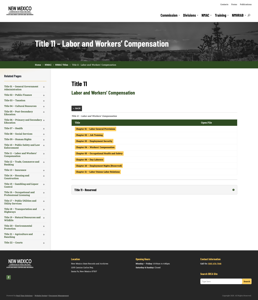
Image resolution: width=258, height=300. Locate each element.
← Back (77, 108)
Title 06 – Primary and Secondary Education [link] (23, 121)
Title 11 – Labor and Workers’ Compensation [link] (20, 155)
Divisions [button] (189, 15)
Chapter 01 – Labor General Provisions (95, 128)
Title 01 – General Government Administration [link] (21, 88)
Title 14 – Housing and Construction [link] (16, 177)
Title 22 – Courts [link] (13, 242)
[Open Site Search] (249, 15)
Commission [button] (169, 15)
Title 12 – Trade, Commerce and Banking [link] (21, 163)
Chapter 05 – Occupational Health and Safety (99, 153)
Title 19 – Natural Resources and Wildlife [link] (22, 219)
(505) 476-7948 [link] (214, 263)
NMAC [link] (205, 15)
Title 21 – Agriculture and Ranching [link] (18, 235)
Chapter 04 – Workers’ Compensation (95, 147)
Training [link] (220, 15)
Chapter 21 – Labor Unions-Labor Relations (98, 171)
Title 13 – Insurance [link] (15, 170)
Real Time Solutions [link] (24, 296)
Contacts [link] (224, 4)
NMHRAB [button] (238, 15)
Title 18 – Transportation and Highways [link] (20, 210)
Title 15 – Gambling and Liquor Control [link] (21, 185)
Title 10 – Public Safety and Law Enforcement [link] (22, 146)
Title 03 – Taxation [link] (14, 100)
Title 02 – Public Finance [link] (18, 94)
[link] (19, 14)
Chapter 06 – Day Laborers (89, 159)
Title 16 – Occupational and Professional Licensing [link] (19, 194)
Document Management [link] (59, 296)
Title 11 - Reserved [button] (85, 190)
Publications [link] (246, 4)
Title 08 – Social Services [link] (18, 133)
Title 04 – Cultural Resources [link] (20, 106)
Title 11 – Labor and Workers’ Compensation (94, 116)
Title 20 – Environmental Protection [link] (18, 227)
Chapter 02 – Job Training (89, 135)
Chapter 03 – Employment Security (94, 141)
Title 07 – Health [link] (13, 128)
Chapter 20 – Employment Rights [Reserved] (99, 165)
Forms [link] (234, 4)
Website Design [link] (41, 296)
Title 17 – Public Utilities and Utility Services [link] (20, 202)
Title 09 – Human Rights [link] (17, 139)
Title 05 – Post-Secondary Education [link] (18, 113)
